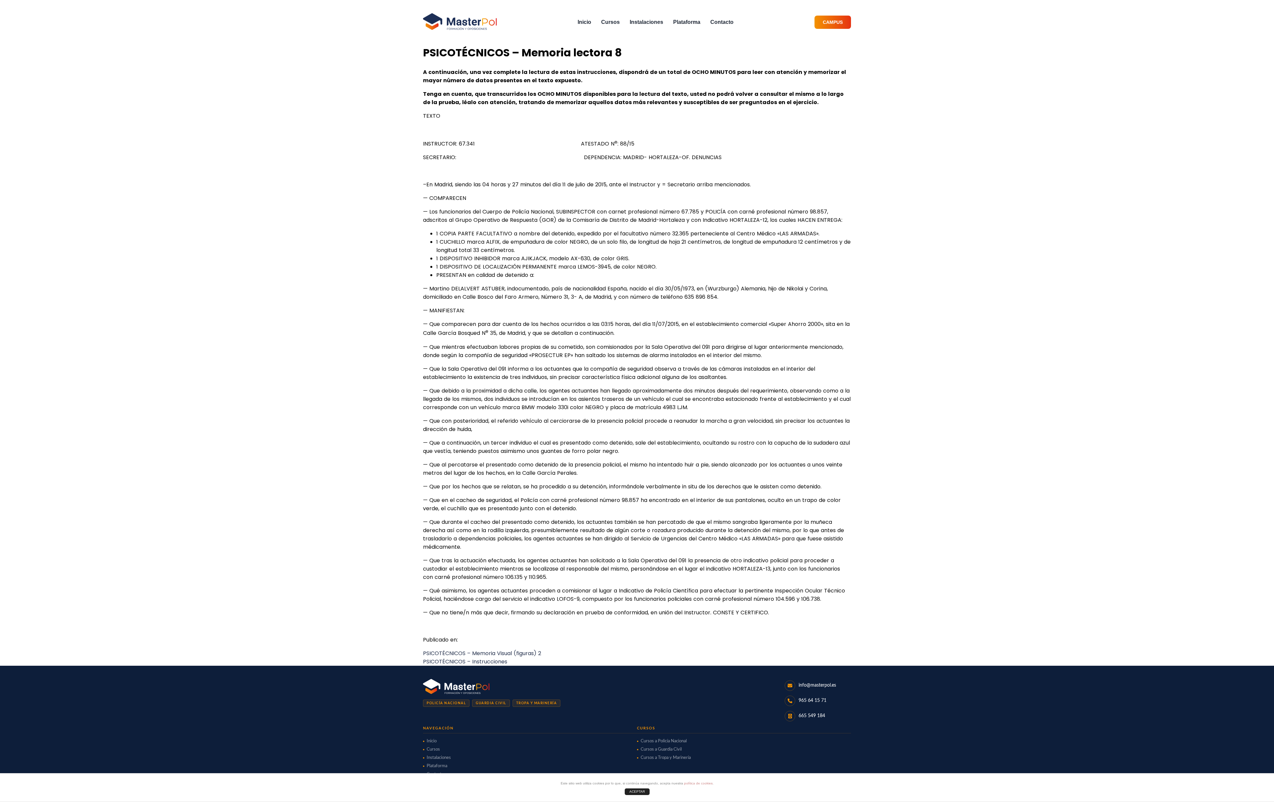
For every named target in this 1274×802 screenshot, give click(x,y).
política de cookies (698, 783)
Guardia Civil (491, 703)
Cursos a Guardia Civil (661, 749)
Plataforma (686, 22)
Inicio (584, 22)
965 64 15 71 (812, 700)
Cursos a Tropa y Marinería (666, 758)
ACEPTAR (637, 791)
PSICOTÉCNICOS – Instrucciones (465, 661)
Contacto (722, 22)
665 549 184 (812, 715)
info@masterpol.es (817, 685)
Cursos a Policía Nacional (664, 741)
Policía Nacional (446, 703)
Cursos (610, 22)
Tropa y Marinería (536, 703)
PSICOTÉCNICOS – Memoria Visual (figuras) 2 (482, 653)
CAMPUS (833, 22)
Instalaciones (646, 22)
